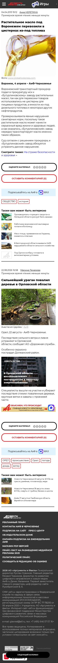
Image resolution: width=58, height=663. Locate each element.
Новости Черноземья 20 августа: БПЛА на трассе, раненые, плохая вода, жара (33, 480)
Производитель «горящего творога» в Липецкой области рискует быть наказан (33, 215)
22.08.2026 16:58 (9, 270)
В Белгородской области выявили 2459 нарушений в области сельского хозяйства (34, 244)
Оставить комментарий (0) (29, 178)
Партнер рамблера (43, 648)
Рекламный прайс (14, 522)
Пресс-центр (36, 530)
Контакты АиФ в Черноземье (20, 526)
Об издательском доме (17, 535)
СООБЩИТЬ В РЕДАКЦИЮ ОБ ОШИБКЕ (24, 561)
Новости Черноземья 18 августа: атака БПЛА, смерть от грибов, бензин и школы (33, 489)
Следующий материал (27, 655)
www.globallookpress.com (22, 78)
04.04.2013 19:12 (9, 12)
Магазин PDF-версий (15, 546)
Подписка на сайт (14, 530)
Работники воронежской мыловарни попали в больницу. (31, 225)
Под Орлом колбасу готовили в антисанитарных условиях (29, 254)
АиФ (25, 327)
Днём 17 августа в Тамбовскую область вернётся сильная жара (32, 499)
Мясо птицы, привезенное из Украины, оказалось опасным (32, 235)
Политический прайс (16, 557)
